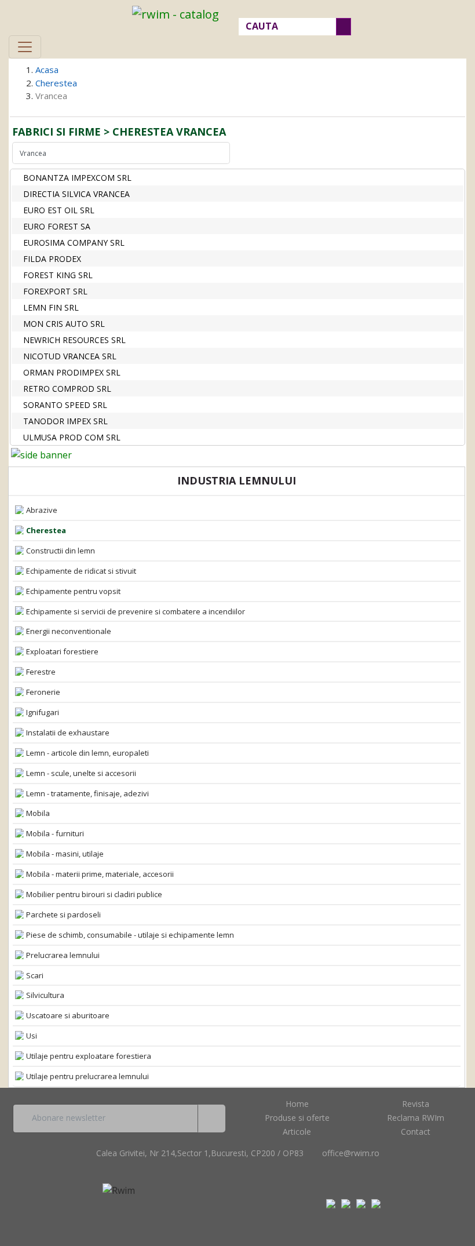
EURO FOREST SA (56, 226)
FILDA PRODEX (52, 258)
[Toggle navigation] (25, 47)
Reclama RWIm (415, 1117)
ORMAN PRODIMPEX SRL (71, 372)
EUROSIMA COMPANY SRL (74, 242)
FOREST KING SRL (58, 274)
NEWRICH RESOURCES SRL (74, 339)
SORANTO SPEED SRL (65, 404)
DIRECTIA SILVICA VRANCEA (76, 193)
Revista (415, 1103)
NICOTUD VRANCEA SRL (69, 356)
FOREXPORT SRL (55, 291)
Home (297, 1103)
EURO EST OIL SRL (58, 210)
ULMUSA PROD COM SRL (71, 437)
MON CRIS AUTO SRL (64, 323)
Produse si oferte (297, 1117)
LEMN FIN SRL (51, 307)
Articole (297, 1131)
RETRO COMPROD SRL (67, 388)
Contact (415, 1131)
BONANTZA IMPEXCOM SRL (77, 177)
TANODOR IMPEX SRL (65, 421)
